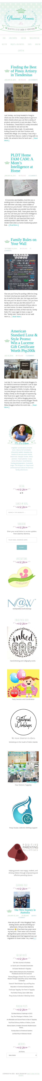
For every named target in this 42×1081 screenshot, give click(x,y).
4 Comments (33, 176)
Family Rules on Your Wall (23, 241)
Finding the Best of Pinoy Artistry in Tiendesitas (24, 71)
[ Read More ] (14, 225)
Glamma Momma (21, 21)
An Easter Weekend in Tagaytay (21, 968)
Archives (22, 1052)
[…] (34, 938)
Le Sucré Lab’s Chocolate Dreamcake (22, 965)
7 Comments (30, 356)
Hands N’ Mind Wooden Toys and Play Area (22, 983)
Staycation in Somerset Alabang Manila (21, 986)
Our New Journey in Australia (25, 911)
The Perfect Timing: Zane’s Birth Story (22, 993)
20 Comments (33, 80)
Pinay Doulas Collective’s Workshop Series (21, 996)
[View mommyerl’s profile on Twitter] (20, 493)
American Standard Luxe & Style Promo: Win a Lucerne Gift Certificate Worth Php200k (24, 341)
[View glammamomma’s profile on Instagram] (22, 493)
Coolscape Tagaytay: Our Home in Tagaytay (22, 990)
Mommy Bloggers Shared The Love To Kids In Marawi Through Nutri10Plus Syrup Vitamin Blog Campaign (22, 978)
